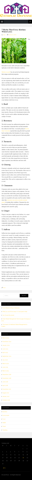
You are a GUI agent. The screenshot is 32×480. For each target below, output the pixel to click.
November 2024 (6, 341)
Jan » (4, 468)
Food (4, 287)
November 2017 (6, 389)
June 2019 (5, 367)
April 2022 (5, 352)
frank (4, 34)
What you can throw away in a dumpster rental (14, 311)
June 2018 (5, 381)
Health (4, 422)
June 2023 (5, 349)
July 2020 (5, 360)
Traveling (4, 430)
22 (23, 457)
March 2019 (5, 371)
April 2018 (5, 385)
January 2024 (6, 345)
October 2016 (6, 400)
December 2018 (6, 374)
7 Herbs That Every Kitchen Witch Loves (14, 30)
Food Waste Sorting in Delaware (11, 308)
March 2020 (5, 363)
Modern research (6, 72)
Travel (4, 426)
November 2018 (6, 378)
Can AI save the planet (8, 315)
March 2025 (5, 338)
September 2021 (6, 356)
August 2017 (5, 392)
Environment (5, 415)
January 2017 (5, 396)
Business (4, 411)
